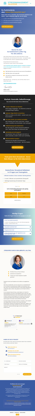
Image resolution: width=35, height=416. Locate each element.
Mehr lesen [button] (6, 326)
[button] (3, 323)
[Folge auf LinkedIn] (18, 414)
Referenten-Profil (10, 396)
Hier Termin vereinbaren (12, 355)
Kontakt (22, 215)
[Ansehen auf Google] (5, 321)
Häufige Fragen (22, 412)
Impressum (11, 412)
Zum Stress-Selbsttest (6, 26)
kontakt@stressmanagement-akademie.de (15, 352)
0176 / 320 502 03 (11, 348)
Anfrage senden (27, 374)
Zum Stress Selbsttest (17, 147)
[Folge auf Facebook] (16, 414)
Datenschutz (17, 412)
